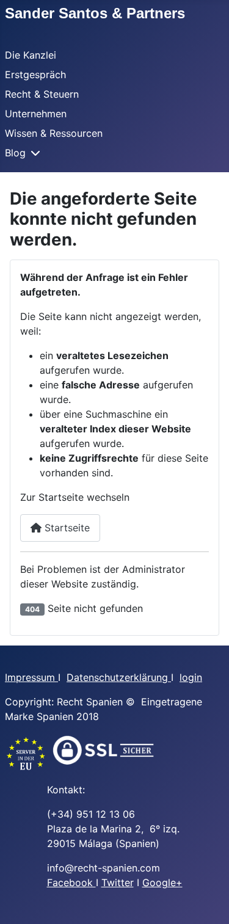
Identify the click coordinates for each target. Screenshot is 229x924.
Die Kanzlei (30, 55)
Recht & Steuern (42, 94)
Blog (15, 153)
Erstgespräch (35, 74)
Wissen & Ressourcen (54, 133)
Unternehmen (36, 113)
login (191, 677)
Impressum (31, 677)
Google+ (162, 882)
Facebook (71, 882)
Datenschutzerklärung (119, 677)
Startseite (66, 528)
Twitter (117, 882)
